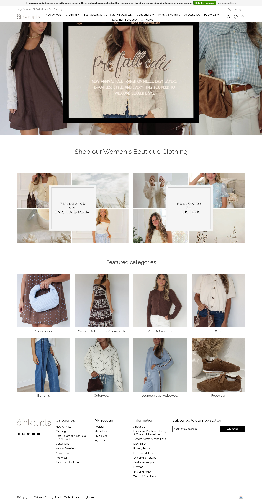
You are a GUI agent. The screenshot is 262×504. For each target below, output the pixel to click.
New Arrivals (53, 14)
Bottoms (43, 395)
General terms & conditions (149, 438)
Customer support (144, 462)
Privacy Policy (141, 448)
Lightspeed (89, 497)
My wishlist (101, 440)
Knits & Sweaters (169, 14)
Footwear (218, 395)
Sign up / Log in (236, 9)
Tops (218, 331)
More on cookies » (227, 3)
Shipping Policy (142, 471)
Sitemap (138, 466)
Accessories (192, 14)
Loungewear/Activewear (160, 395)
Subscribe (232, 428)
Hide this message (204, 3)
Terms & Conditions (144, 476)
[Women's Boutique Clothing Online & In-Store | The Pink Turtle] (28, 17)
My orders (101, 431)
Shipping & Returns (144, 457)
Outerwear (102, 395)
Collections (62, 443)
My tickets (101, 435)
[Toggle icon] (228, 17)
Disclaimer (139, 443)
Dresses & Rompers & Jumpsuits (102, 331)
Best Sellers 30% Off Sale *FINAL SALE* (108, 14)
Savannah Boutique (124, 19)
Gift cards (147, 19)
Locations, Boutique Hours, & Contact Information (149, 433)
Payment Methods (144, 453)
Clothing (61, 431)
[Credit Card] (241, 497)
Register (99, 426)
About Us (139, 426)
